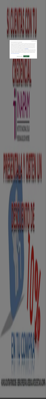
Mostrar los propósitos (20, 56)
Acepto (26, 56)
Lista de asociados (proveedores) (15, 53)
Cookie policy (26, 48)
